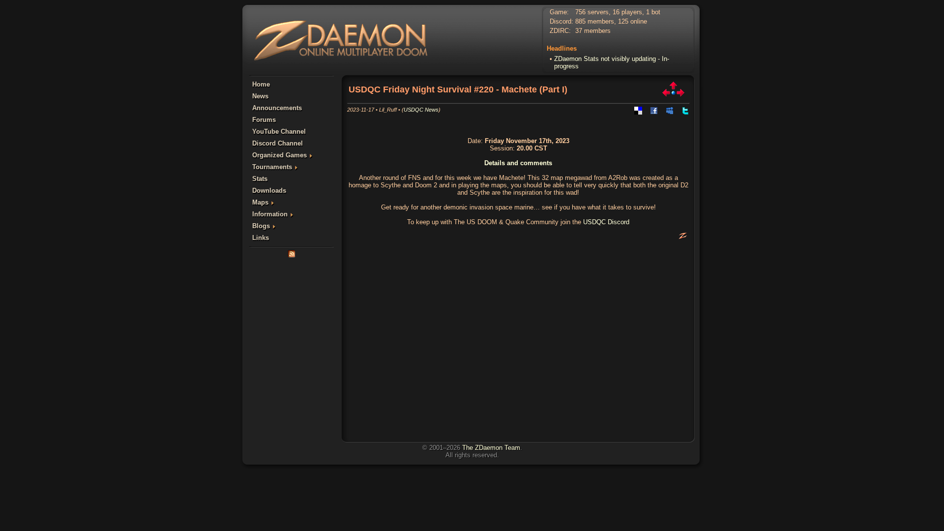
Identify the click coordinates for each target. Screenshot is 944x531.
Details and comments (518, 163)
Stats (259, 178)
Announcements (277, 108)
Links (260, 237)
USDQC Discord (606, 222)
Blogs (261, 226)
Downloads (269, 190)
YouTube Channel (279, 131)
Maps (260, 202)
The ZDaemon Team (491, 447)
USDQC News (421, 110)
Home (261, 84)
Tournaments (272, 167)
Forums (264, 119)
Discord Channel (277, 143)
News (260, 96)
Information (270, 214)
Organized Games (279, 155)
